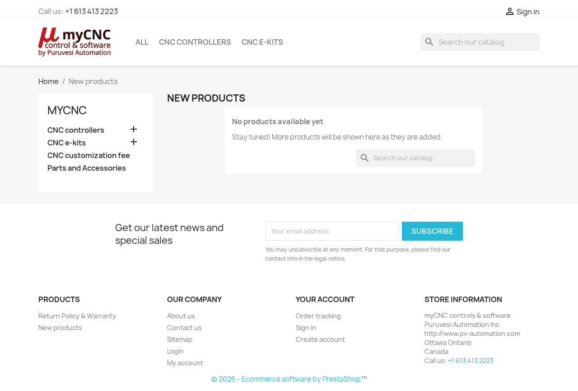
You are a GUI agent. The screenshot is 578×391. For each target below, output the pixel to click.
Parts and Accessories (86, 168)
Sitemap (179, 339)
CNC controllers (195, 42)
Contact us (184, 327)
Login (175, 351)
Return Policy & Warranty (77, 316)
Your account (325, 299)
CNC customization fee (88, 155)
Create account (320, 339)
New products (60, 327)
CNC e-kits (262, 42)
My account (185, 362)
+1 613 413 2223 (91, 11)
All (142, 42)
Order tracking (318, 316)
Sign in (306, 327)
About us (181, 316)
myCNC (67, 110)
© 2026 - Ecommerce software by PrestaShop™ (289, 379)
